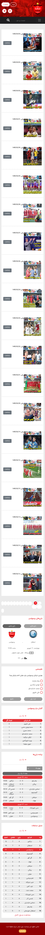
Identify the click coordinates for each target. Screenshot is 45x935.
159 (39, 606)
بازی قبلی (33, 626)
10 (30, 603)
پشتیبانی (22, 931)
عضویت (5, 4)
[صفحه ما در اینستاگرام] (10, 11)
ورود (13, 4)
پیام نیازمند (35, 681)
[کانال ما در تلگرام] (4, 11)
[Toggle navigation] (39, 20)
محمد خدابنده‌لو (34, 688)
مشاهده (7, 43)
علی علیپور (36, 692)
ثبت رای (33, 699)
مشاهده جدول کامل (22, 915)
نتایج (11, 699)
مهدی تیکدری (34, 685)
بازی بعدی (12, 626)
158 (34, 606)
